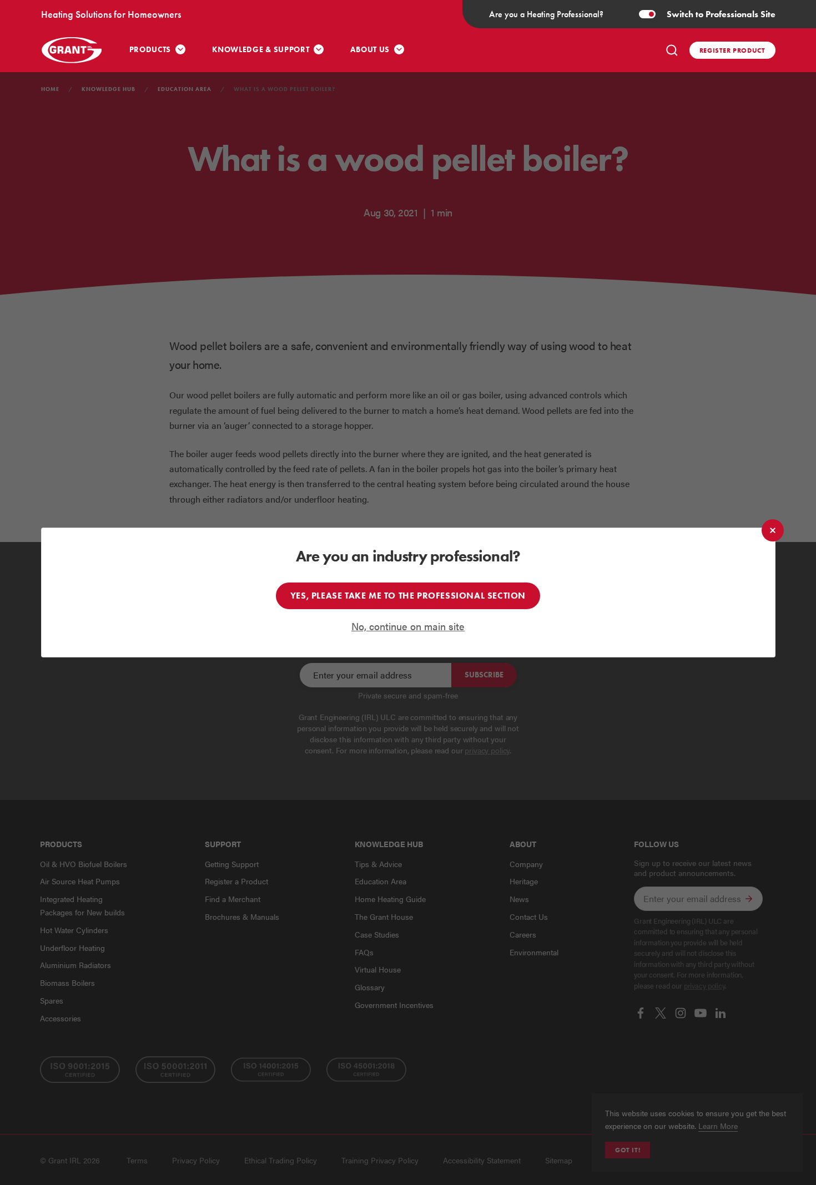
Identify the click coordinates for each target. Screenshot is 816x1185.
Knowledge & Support (260, 49)
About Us (370, 49)
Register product (732, 50)
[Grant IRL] (71, 50)
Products (150, 49)
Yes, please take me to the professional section (408, 595)
